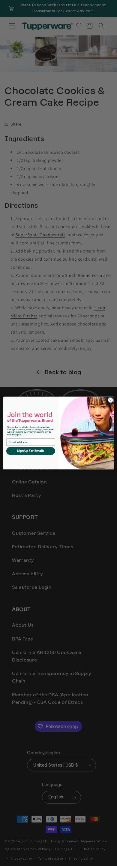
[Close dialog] (110, 400)
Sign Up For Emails (30, 451)
